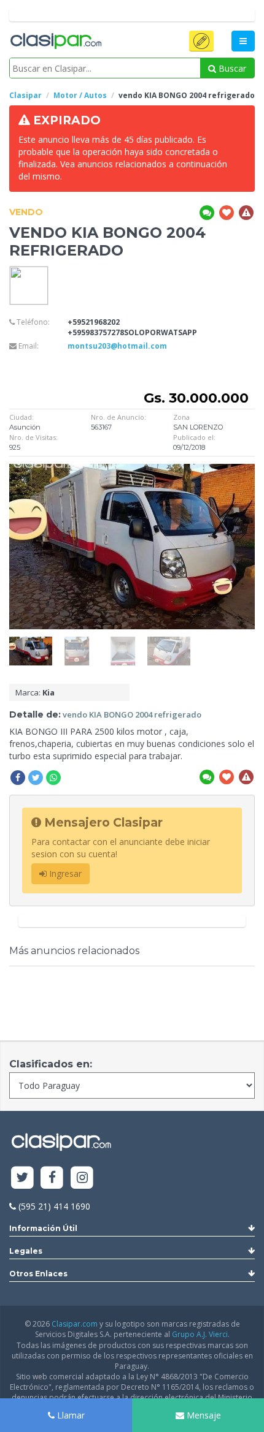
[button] (201, 41)
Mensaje (202, 1415)
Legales (25, 1251)
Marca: (35, 692)
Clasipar (25, 95)
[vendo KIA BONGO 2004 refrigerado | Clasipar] (30, 642)
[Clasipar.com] (55, 41)
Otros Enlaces (38, 1273)
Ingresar (64, 873)
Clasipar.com (75, 1324)
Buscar (231, 68)
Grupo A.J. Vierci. (201, 1334)
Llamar (70, 1415)
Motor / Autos (80, 95)
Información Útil (43, 1228)
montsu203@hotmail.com (117, 346)
